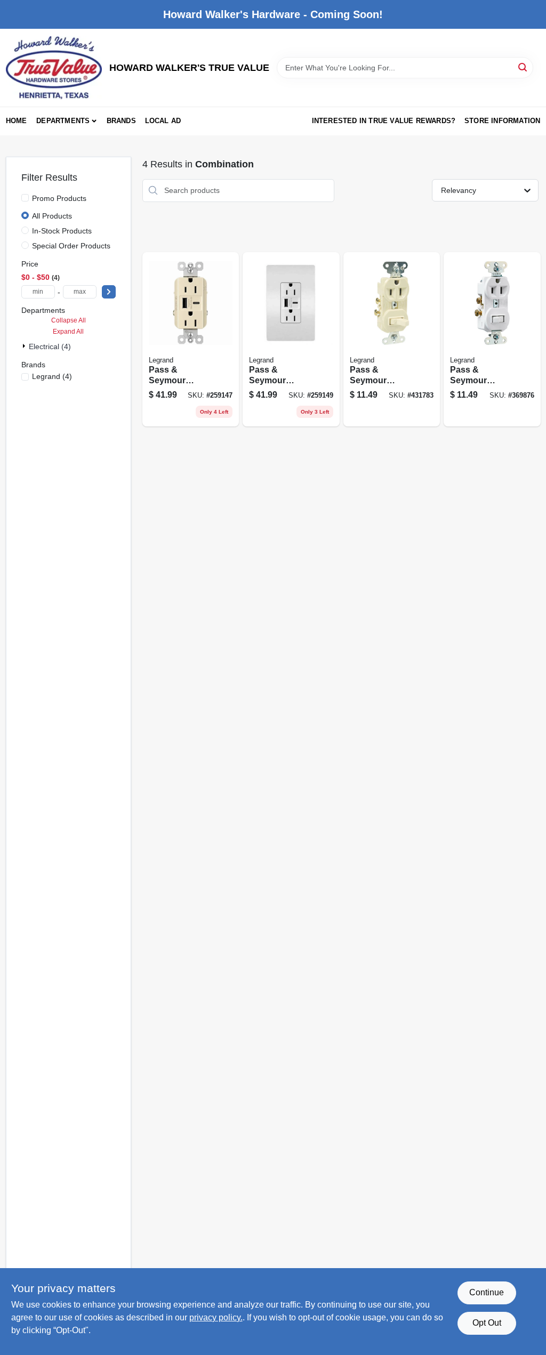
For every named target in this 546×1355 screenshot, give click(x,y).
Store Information (502, 121)
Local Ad (163, 121)
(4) (52, 376)
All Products (52, 216)
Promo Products (59, 198)
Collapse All (68, 320)
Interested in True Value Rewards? (384, 121)
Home (16, 121)
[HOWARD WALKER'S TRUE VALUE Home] (54, 67)
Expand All (68, 331)
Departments (63, 121)
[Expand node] (25, 346)
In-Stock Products (62, 230)
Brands (121, 121)
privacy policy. (216, 1317)
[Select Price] (109, 292)
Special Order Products (71, 245)
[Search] (523, 67)
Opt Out (486, 1322)
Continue (486, 1292)
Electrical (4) (50, 346)
